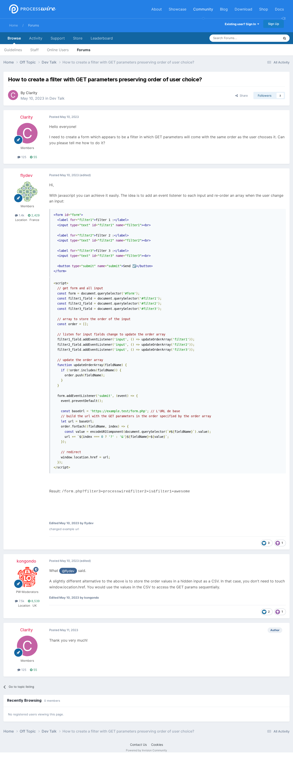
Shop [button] (263, 9)
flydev (26, 175)
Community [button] (203, 9)
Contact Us (138, 744)
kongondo (26, 561)
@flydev (68, 571)
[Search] (284, 38)
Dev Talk (57, 98)
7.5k (21, 601)
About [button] (156, 9)
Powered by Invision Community (146, 750)
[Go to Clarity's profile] (13, 95)
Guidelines (13, 50)
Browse (14, 38)
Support (58, 38)
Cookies (157, 744)
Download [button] (243, 9)
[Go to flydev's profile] (27, 191)
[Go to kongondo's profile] (27, 577)
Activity (35, 38)
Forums (33, 25)
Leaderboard (102, 38)
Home (13, 25)
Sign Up (273, 24)
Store (77, 38)
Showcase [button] (177, 9)
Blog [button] (224, 9)
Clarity (31, 92)
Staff (34, 50)
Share (243, 95)
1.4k (21, 215)
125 (23, 157)
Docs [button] (279, 9)
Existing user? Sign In (241, 24)
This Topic (266, 38)
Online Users (58, 50)
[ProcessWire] (32, 9)
